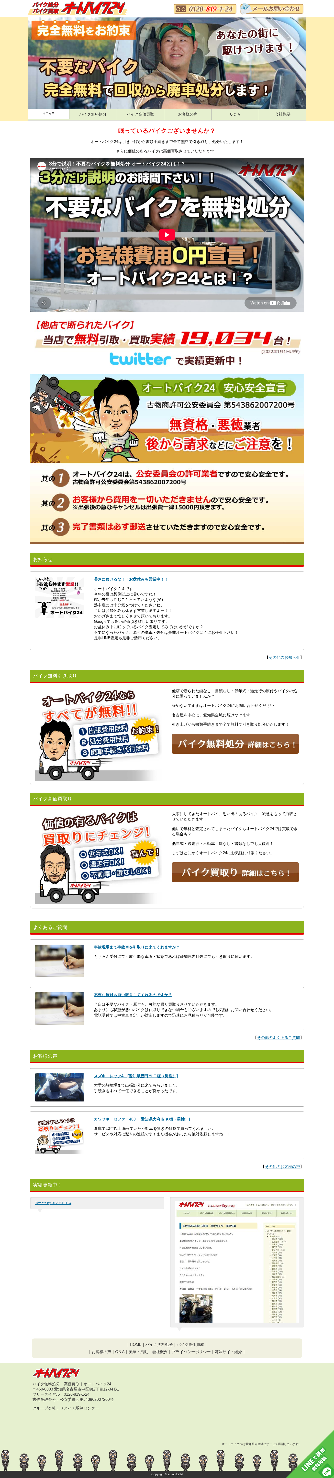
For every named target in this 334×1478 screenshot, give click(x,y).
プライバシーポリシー (191, 1352)
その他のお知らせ (284, 657)
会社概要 (282, 114)
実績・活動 (138, 1352)
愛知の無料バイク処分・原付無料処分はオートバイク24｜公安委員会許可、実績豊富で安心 (78, 9)
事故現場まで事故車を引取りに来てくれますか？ (137, 947)
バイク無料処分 (93, 114)
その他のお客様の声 (282, 1167)
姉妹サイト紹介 (228, 1352)
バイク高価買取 (140, 114)
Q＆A (120, 1352)
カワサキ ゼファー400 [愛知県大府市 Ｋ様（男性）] (142, 1119)
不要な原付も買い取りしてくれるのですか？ (133, 995)
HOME (48, 114)
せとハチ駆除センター (79, 1408)
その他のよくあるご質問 (278, 1038)
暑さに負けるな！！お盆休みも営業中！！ (131, 579)
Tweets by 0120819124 (53, 1203)
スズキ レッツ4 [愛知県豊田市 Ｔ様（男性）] (136, 1076)
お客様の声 (188, 114)
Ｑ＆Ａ (235, 114)
